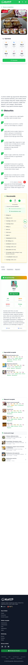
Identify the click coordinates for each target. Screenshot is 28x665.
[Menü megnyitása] (25, 2)
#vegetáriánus (10, 269)
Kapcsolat (12, 658)
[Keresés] (22, 2)
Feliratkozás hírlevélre (15, 650)
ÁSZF (10, 656)
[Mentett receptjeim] (19, 2)
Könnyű (2, 636)
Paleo (2, 626)
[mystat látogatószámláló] (4, 607)
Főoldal (2, 613)
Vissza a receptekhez (8, 7)
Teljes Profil (15, 293)
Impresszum (23, 656)
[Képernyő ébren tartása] (25, 226)
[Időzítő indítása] (24, 182)
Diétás (2, 630)
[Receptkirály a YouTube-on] (8, 646)
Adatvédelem (3, 656)
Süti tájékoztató (16, 656)
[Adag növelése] (19, 201)
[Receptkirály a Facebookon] (2, 646)
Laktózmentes (4, 624)
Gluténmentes (4, 622)
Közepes (3, 638)
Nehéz (2, 640)
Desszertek (3, 615)
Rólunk (7, 658)
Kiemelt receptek (4, 616)
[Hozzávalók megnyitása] (25, 221)
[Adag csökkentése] (11, 201)
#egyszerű (17, 269)
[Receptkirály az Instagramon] (5, 646)
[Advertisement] (14, 79)
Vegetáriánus (4, 628)
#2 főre (3, 269)
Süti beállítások (19, 658)
